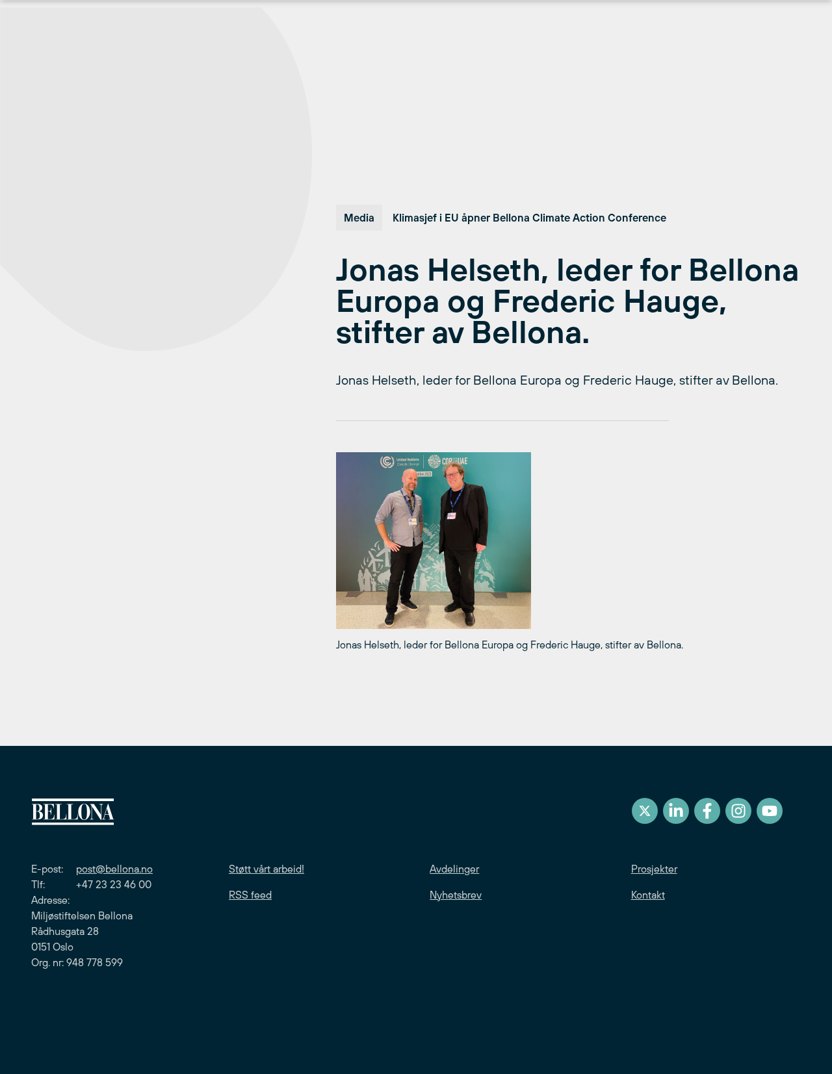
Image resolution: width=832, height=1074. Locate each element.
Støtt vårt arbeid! (266, 869)
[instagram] (738, 811)
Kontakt (648, 895)
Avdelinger (454, 869)
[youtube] (770, 811)
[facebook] (707, 811)
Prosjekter (654, 869)
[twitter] (645, 811)
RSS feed (250, 895)
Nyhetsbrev (456, 895)
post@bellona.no (114, 869)
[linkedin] (676, 811)
